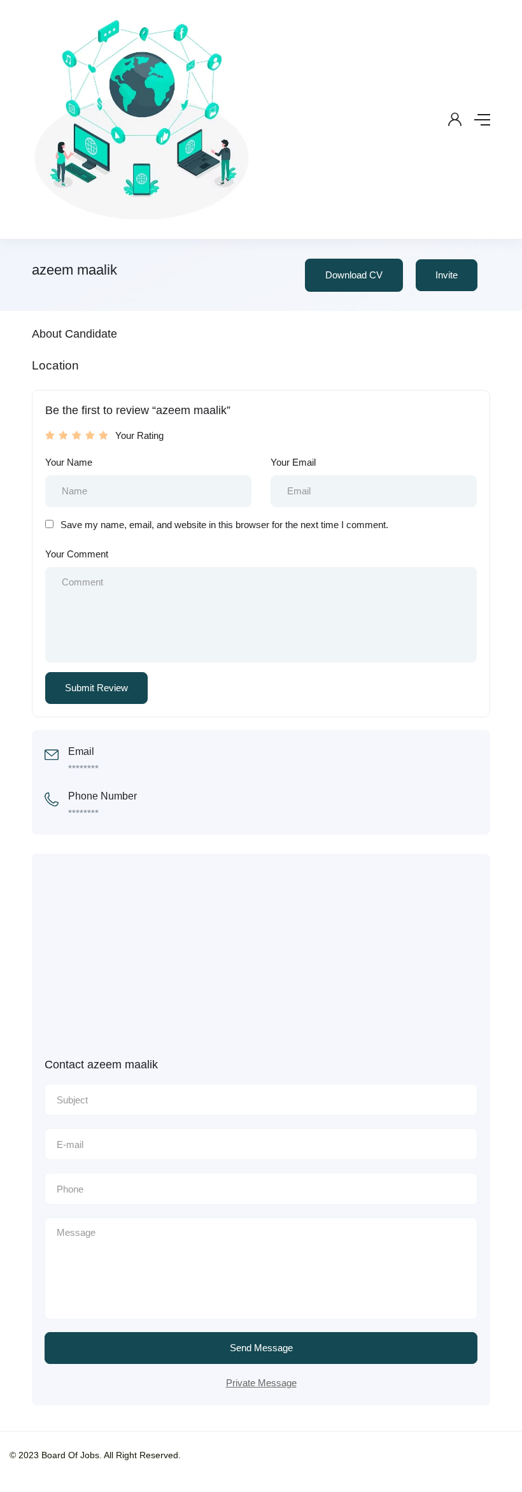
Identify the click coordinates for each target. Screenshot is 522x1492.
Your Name (68, 462)
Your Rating (139, 435)
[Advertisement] (274, 962)
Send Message (261, 1347)
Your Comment (76, 554)
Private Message (261, 1382)
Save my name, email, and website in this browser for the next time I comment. (224, 524)
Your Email (293, 462)
